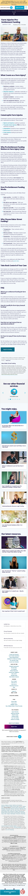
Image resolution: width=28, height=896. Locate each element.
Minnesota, (17, 808)
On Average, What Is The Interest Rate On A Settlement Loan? (12, 426)
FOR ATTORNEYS (15, 709)
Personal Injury (14, 667)
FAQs (14, 687)
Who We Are (14, 684)
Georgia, (11, 806)
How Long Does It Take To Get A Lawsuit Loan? (13, 611)
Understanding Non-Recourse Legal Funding (13, 506)
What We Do (14, 682)
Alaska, (11, 805)
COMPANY (14, 679)
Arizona (3, 805)
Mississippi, (8, 808)
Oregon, (17, 811)
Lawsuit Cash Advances (14, 654)
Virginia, (8, 813)
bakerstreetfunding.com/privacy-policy (9, 374)
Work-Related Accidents (14, 676)
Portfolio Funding (15, 716)
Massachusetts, (21, 807)
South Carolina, (10, 812)
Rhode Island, (4, 812)
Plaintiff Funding (15, 714)
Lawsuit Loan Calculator (14, 661)
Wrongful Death (14, 675)
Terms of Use (14, 703)
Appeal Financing (15, 711)
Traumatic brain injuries (9, 125)
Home (2, 11)
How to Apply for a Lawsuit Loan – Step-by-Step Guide (13, 591)
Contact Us (14, 691)
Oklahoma (12, 811)
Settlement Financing (15, 713)
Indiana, (24, 806)
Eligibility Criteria (14, 704)
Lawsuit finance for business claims (8, 826)
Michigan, (3, 808)
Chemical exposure (8, 91)
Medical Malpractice (14, 670)
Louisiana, (13, 807)
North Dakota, (4, 811)
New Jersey (17, 810)
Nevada (8, 810)
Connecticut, (19, 805)
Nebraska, (22, 808)
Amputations (6, 128)
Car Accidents (14, 669)
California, (15, 805)
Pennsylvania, (21, 811)
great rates (16, 261)
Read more (8, 360)
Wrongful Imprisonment (14, 666)
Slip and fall (14, 673)
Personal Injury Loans (9, 11)
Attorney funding (17, 827)
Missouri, (13, 808)
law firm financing (10, 829)
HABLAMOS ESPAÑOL (14, 695)
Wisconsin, (18, 813)
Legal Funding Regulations (14, 655)
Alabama (7, 805)
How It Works (14, 681)
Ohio (9, 811)
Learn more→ (14, 4)
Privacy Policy (14, 701)
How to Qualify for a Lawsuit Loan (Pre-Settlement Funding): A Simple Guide (12, 486)
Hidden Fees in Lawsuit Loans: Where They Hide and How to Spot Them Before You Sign (14, 551)
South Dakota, (17, 812)
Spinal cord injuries (8, 123)
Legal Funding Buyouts (14, 657)
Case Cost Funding (15, 718)
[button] (3, 393)
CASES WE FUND (14, 664)
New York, (12, 810)
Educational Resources (14, 685)
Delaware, (3, 806)
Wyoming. (23, 813)
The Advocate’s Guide (14, 660)
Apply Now (14, 726)
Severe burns (6, 130)
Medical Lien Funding (15, 719)
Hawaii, (14, 806)
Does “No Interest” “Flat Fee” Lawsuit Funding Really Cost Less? (13, 571)
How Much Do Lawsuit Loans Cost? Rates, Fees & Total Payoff (14, 446)
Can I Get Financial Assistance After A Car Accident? (12, 525)
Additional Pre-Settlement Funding (14, 658)
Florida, (7, 806)
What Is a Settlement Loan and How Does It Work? (12, 466)
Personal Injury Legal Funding (17, 396)
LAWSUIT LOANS (14, 652)
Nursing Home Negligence (14, 672)
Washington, (13, 813)
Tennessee (23, 812)
